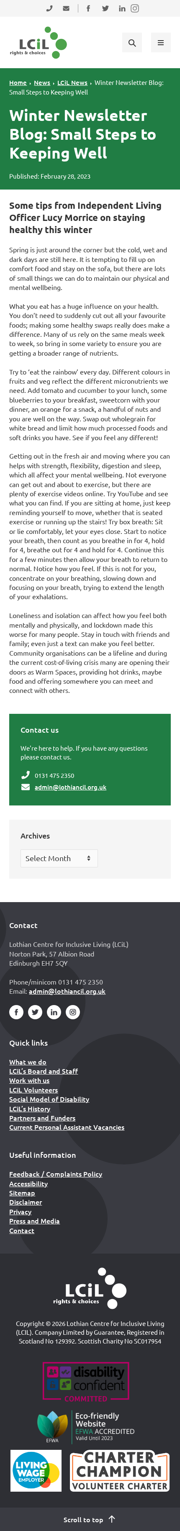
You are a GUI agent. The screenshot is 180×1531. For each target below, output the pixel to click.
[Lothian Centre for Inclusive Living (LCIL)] (38, 42)
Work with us (29, 1080)
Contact (21, 1230)
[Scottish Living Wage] (36, 1471)
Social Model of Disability (49, 1098)
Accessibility (28, 1183)
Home (18, 82)
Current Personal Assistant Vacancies (66, 1126)
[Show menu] (160, 42)
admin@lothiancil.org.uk (70, 787)
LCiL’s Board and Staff (43, 1070)
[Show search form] (131, 42)
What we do (27, 1061)
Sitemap (22, 1192)
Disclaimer (25, 1201)
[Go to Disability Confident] (85, 1383)
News (42, 82)
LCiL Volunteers (33, 1089)
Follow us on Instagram (135, 13)
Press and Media (34, 1220)
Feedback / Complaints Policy (55, 1173)
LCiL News (72, 82)
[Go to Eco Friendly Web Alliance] (86, 1427)
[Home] (90, 1288)
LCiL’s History (29, 1108)
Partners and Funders (42, 1117)
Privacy (20, 1211)
